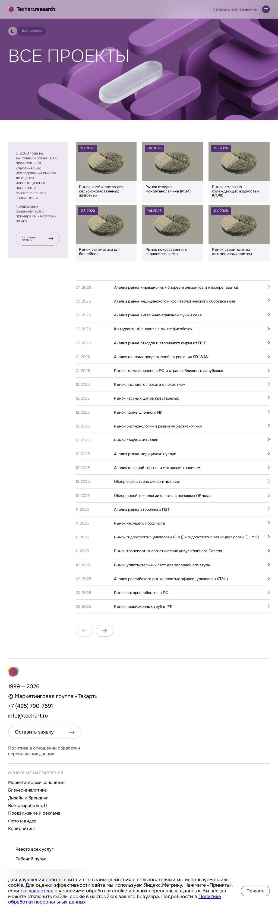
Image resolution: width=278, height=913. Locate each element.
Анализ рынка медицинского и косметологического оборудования (174, 301)
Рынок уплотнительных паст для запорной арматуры (162, 564)
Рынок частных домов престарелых (146, 398)
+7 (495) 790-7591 (30, 706)
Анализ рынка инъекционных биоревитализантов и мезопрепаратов (176, 287)
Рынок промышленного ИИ (138, 412)
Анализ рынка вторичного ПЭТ (142, 509)
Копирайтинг (22, 828)
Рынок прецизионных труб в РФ (143, 606)
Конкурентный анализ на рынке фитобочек (153, 328)
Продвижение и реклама (34, 813)
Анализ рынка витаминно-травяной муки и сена (158, 315)
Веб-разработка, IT (28, 805)
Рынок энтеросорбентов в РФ (141, 592)
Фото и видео (22, 821)
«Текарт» (86, 696)
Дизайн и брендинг (28, 798)
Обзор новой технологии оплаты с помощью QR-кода (162, 495)
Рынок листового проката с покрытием (149, 384)
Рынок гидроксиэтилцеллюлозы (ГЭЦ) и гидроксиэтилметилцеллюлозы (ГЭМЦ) (186, 537)
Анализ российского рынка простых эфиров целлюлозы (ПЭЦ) (171, 578)
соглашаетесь (37, 891)
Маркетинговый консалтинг (37, 782)
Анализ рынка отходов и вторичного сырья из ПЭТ (160, 342)
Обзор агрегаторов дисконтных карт (147, 481)
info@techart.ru (28, 715)
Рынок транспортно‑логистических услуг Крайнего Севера (168, 550)
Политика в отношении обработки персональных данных (44, 751)
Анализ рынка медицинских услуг (145, 453)
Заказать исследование (235, 9)
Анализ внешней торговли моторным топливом (157, 467)
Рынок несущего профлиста (139, 523)
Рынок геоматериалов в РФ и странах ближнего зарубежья (168, 370)
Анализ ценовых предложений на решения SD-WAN (161, 356)
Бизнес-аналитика (27, 790)
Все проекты (32, 30)
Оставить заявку (29, 238)
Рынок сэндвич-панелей (136, 440)
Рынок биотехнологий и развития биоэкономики (158, 426)
